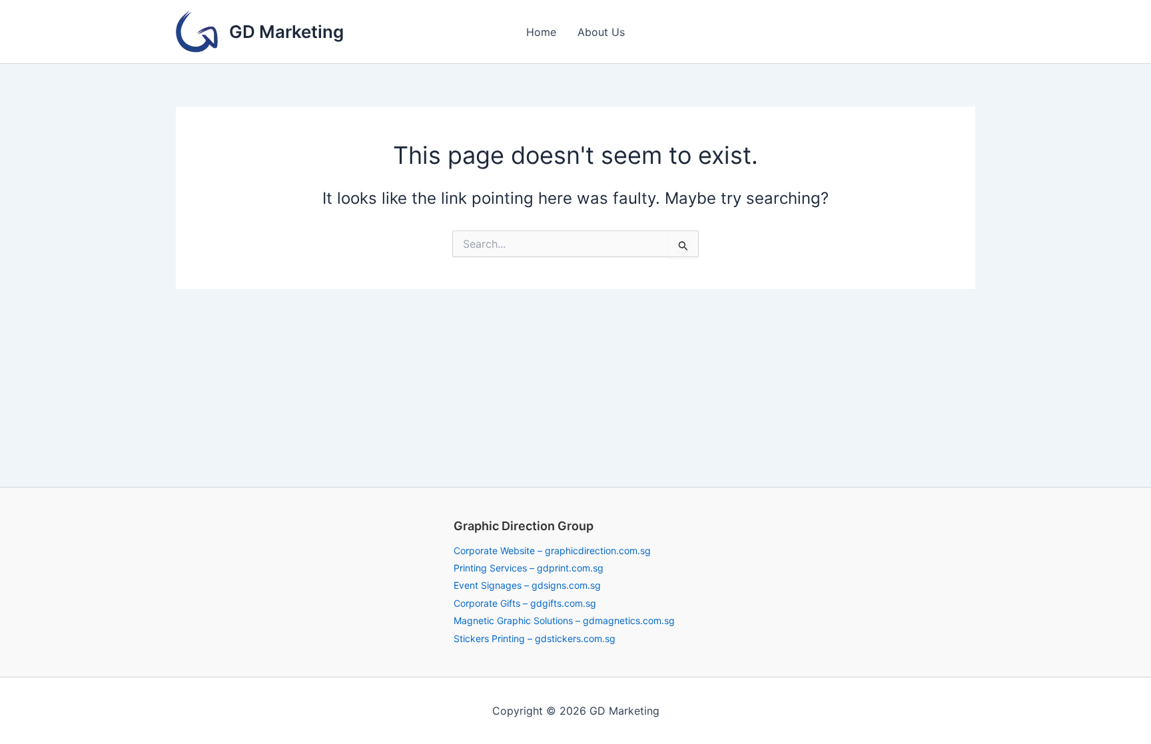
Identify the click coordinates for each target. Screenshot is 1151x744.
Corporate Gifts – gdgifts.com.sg (525, 603)
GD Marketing (286, 31)
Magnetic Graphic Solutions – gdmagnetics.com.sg (564, 620)
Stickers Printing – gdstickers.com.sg (534, 638)
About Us (601, 32)
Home (541, 32)
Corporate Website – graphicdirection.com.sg (552, 550)
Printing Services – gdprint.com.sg (528, 567)
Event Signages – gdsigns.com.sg (527, 585)
